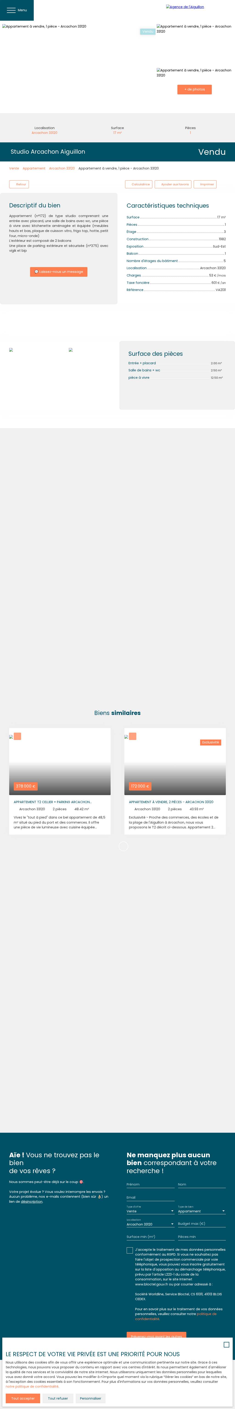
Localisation (134, 1219)
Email (131, 1197)
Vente (14, 168)
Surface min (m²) (141, 1237)
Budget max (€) (191, 1224)
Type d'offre (134, 1206)
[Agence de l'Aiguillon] (198, 10)
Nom (182, 1184)
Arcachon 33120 (62, 168)
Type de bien (185, 1206)
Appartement (34, 168)
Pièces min (187, 1237)
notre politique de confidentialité (32, 1386)
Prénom (133, 1184)
